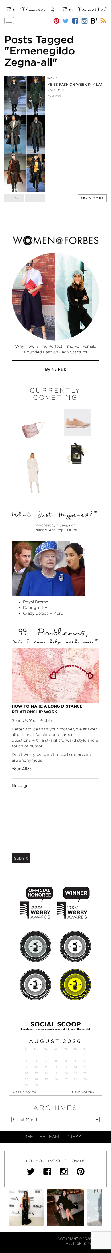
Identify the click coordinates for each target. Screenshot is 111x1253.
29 (85, 1079)
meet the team (41, 1136)
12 (56, 1067)
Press (74, 1136)
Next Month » (83, 1092)
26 (56, 1079)
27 (66, 1079)
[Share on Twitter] (35, 198)
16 (26, 1073)
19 (56, 1073)
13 (66, 1067)
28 (75, 1079)
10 (36, 1067)
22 (85, 1073)
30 (26, 1085)
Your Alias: (22, 769)
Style (50, 78)
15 (84, 1067)
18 (46, 1073)
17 (36, 1073)
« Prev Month (24, 1092)
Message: (21, 785)
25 (46, 1079)
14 (75, 1067)
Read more (92, 198)
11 (46, 1067)
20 (66, 1073)
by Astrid (54, 96)
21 (75, 1073)
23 (26, 1079)
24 (36, 1079)
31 (36, 1085)
